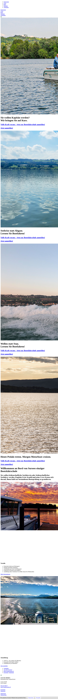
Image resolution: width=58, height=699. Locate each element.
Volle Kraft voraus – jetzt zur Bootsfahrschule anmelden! (23, 124)
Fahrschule (6, 1)
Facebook (6, 672)
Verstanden (38, 697)
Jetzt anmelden (4, 666)
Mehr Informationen (5, 574)
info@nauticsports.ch (9, 671)
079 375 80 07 (4, 685)
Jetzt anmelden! (7, 128)
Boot (5, 4)
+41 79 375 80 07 (8, 669)
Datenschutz (3, 695)
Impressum (3, 693)
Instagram (11, 672)
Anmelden (6, 7)
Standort (6, 6)
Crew (5, 3)
